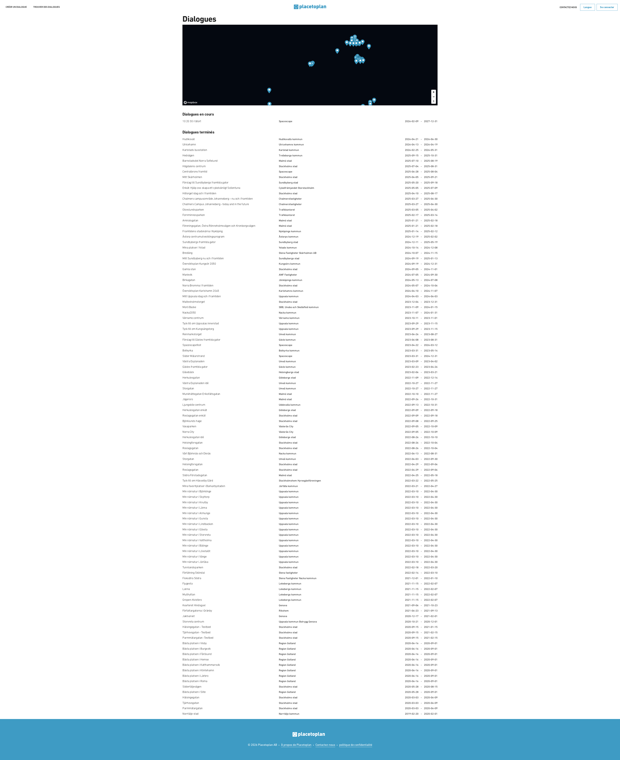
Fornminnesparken (193, 215)
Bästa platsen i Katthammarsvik (201, 664)
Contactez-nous (568, 7)
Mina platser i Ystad (193, 247)
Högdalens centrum (194, 166)
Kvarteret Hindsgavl (194, 605)
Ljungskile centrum (193, 404)
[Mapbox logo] (190, 102)
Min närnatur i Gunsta (195, 518)
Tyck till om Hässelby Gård (197, 480)
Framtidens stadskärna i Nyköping (202, 231)
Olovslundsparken (193, 209)
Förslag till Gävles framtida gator (201, 339)
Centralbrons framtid (194, 171)
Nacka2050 (189, 312)
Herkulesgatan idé (193, 437)
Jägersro (187, 399)
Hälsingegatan (190, 697)
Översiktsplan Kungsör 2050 (199, 263)
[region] (310, 65)
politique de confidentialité (355, 744)
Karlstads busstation (194, 150)
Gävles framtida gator (195, 366)
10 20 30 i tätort (191, 121)
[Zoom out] (433, 96)
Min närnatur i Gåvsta (194, 529)
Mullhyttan (188, 594)
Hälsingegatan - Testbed (196, 626)
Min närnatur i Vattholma (196, 540)
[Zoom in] (433, 92)
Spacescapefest (191, 345)
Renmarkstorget (192, 334)
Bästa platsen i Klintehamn (198, 670)
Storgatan (188, 388)
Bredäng (187, 252)
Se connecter (607, 7)
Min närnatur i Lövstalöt (196, 551)
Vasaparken (189, 426)
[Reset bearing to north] (433, 101)
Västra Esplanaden (193, 361)
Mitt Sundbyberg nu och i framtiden (203, 258)
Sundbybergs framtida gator (199, 242)
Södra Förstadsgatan (194, 475)
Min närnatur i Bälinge (195, 545)
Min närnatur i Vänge (194, 556)
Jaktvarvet (188, 616)
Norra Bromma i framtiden (197, 285)
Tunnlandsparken (192, 567)
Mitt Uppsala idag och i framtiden (201, 296)
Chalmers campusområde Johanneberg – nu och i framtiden (217, 198)
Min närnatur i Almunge (196, 513)
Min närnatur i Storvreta (196, 534)
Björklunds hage (192, 421)
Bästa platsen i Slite (194, 692)
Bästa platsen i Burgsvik (196, 648)
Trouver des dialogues (46, 7)
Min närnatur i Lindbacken (197, 524)
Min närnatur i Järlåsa (195, 561)
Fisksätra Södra (191, 578)
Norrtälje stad (190, 713)
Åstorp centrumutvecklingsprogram (203, 236)
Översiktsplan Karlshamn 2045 (200, 290)
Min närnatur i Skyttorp (196, 496)
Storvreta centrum (193, 621)
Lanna (186, 589)
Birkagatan (188, 280)
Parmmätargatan (192, 708)
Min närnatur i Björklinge (196, 491)
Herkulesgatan (191, 377)
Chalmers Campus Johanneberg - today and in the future (215, 204)
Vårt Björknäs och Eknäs (196, 453)
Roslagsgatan (190, 448)
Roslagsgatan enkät (194, 415)
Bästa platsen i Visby (194, 643)
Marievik (187, 274)
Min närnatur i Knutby (195, 502)
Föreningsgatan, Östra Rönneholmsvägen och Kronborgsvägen (218, 225)
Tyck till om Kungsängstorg (198, 328)
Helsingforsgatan (192, 442)
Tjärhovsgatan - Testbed (196, 632)
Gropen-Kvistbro (192, 599)
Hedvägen (188, 155)
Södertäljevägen (191, 686)
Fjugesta (187, 583)
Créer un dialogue (16, 7)
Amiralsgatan (190, 220)
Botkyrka (187, 350)
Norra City (188, 431)
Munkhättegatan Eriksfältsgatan (201, 393)
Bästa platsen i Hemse (195, 659)
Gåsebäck (188, 372)
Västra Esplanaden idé (195, 383)
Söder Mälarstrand (193, 356)
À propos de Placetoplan (296, 744)
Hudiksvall (188, 139)
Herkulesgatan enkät (194, 410)
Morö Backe (189, 307)
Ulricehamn (189, 144)
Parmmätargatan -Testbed (197, 637)
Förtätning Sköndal (193, 572)
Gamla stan (189, 269)
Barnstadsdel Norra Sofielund (200, 160)
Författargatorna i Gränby (197, 610)
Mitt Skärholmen (192, 177)
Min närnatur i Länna (194, 507)
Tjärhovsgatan (190, 702)
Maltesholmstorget (193, 301)
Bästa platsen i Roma (194, 681)
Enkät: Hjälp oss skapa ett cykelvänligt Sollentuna (211, 187)
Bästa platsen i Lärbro (195, 675)
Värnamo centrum (192, 317)
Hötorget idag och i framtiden (199, 193)
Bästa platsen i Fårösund (197, 654)
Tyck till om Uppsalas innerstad (200, 323)
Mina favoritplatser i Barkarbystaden (203, 486)
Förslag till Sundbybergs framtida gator (205, 182)
